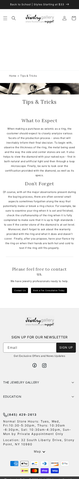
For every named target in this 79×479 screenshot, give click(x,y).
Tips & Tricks (28, 75)
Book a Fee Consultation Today (48, 290)
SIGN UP (66, 347)
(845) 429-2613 (22, 414)
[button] (5, 18)
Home (12, 75)
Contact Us (20, 290)
